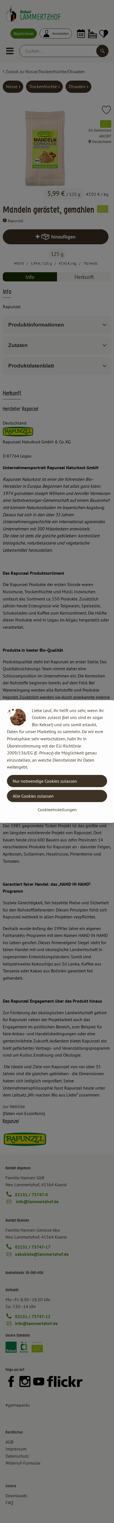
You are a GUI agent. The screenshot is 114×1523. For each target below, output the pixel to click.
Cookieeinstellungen (57, 809)
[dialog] (57, 761)
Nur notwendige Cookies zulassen (45, 781)
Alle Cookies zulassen (33, 796)
